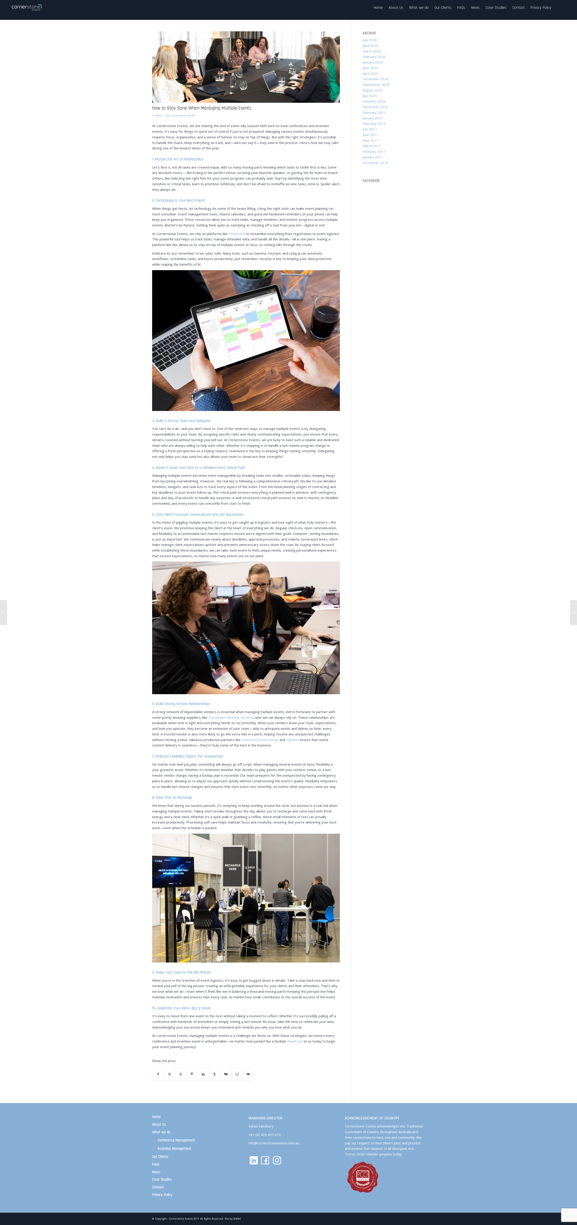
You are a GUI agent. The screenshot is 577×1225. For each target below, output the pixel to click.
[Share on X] (169, 1074)
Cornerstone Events (182, 115)
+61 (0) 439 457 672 (265, 1134)
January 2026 (373, 62)
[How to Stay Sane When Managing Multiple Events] (246, 67)
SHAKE (237, 1218)
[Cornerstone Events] (27, 7)
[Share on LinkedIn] (203, 1074)
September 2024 (376, 84)
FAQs (156, 1164)
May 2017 (370, 140)
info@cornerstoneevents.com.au (274, 1143)
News (158, 115)
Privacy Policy (162, 1194)
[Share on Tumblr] (214, 1074)
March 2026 (372, 51)
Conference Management (176, 1140)
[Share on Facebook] (158, 1074)
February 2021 (374, 112)
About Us (159, 1124)
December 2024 (375, 79)
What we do (161, 1132)
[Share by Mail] (248, 1074)
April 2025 (370, 73)
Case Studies (162, 1179)
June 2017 (370, 134)
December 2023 (375, 107)
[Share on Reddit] (237, 1074)
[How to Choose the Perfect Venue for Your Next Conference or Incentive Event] (573, 612)
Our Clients (160, 1156)
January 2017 (373, 157)
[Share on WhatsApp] (180, 1074)
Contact (158, 1187)
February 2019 (374, 123)
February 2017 (374, 151)
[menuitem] (378, 7)
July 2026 (370, 40)
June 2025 (370, 68)
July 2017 (370, 129)
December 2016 (375, 162)
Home (156, 1116)
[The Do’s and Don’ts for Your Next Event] (3, 612)
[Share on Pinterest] (191, 1074)
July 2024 (370, 96)
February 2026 (374, 56)
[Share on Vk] (225, 1074)
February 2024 (374, 101)
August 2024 (372, 90)
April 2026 (370, 45)
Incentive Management (174, 1148)
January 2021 (373, 118)
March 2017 (372, 146)
